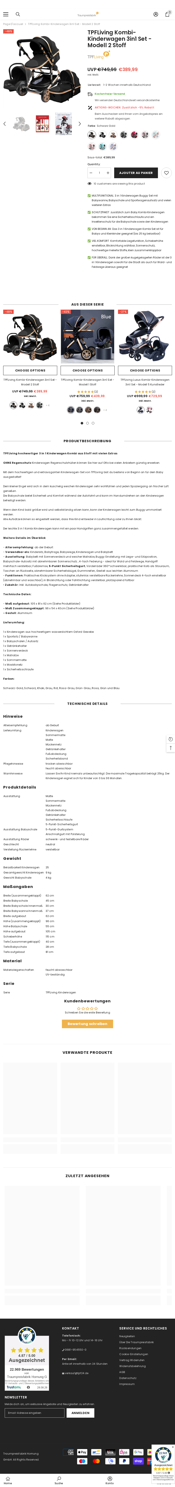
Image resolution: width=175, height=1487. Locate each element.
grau (40, 405)
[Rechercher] (17, 14)
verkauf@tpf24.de (76, 1373)
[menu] (5, 14)
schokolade (97, 410)
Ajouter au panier (136, 173)
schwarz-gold (13, 405)
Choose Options (30, 370)
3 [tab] (93, 423)
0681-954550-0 (75, 1349)
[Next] (80, 124)
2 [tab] (87, 423)
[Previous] (4, 124)
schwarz (140, 410)
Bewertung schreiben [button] (87, 1023)
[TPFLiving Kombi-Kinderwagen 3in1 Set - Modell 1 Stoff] (88, 337)
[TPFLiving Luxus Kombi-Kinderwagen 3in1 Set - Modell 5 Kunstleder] (145, 337)
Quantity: (94, 164)
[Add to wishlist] (166, 173)
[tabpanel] (30, 361)
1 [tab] (82, 423)
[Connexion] (156, 14)
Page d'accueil (13, 24)
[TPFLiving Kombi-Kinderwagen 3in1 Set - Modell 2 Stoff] (30, 337)
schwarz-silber (22, 405)
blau (71, 410)
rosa (149, 410)
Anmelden (80, 1413)
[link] (30, 1139)
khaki (31, 405)
